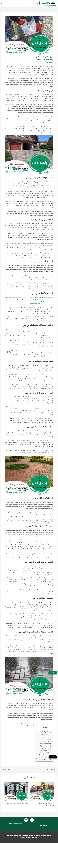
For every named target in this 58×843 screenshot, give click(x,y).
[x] (26, 820)
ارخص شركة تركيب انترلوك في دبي (43, 759)
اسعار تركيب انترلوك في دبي (45, 737)
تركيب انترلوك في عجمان (44, 371)
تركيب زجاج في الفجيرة (38, 229)
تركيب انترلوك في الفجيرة (38, 536)
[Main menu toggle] (1, 3)
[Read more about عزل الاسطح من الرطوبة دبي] (42, 791)
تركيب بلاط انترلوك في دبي (45, 748)
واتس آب (53, 672)
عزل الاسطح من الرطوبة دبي (45, 803)
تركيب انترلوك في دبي (46, 734)
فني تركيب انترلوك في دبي (45, 750)
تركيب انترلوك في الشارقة (36, 303)
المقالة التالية (6, 769)
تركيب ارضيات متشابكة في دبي (44, 743)
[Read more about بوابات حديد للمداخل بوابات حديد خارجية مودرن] (16, 791)
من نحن (42, 835)
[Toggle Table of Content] (49, 732)
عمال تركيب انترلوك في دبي (45, 752)
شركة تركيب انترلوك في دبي (45, 736)
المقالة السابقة (51, 769)
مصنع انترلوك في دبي (46, 756)
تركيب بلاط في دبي (47, 739)
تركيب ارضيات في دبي (46, 741)
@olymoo (23, 837)
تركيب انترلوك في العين (35, 436)
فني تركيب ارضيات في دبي (45, 745)
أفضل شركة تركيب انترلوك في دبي (43, 757)
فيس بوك (45, 727)
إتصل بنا (36, 835)
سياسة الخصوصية (28, 835)
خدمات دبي (51, 805)
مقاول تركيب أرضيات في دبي (45, 747)
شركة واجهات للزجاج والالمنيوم (37, 610)
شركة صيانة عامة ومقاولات (14, 835)
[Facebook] (32, 820)
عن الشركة (48, 835)
